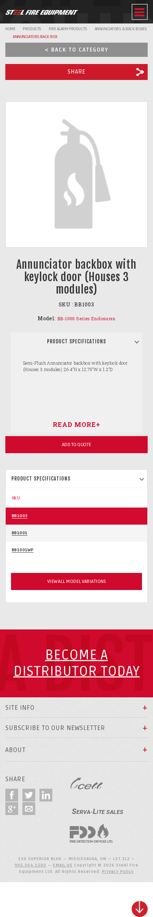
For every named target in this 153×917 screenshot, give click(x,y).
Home (10, 29)
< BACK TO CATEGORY (77, 50)
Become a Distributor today (77, 663)
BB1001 (19, 533)
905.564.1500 (30, 865)
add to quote (76, 444)
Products (32, 29)
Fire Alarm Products (68, 29)
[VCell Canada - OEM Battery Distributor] (87, 783)
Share (76, 71)
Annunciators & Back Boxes (121, 29)
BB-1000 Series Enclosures (86, 318)
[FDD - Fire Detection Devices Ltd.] (91, 833)
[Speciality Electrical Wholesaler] (97, 808)
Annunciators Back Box (35, 36)
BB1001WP (22, 550)
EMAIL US (63, 865)
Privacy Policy (118, 871)
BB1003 (19, 516)
